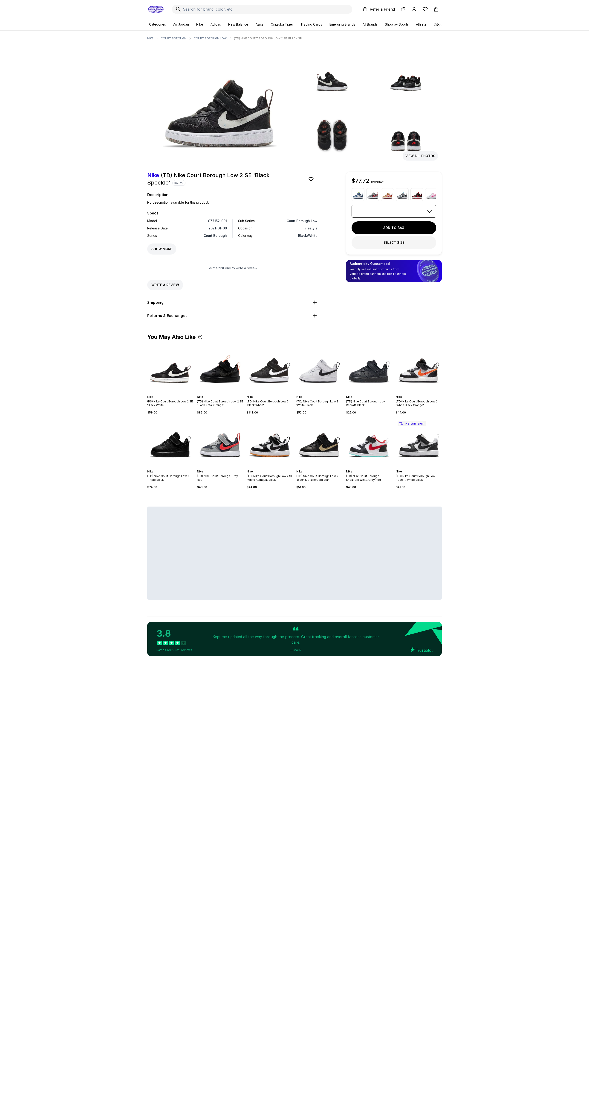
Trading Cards (311, 24)
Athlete (421, 24)
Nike (199, 24)
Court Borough (173, 38)
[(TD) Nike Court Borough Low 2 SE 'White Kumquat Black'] (270, 442)
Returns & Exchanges (167, 315)
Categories (157, 24)
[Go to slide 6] (174, 392)
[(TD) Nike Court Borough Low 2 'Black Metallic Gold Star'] (319, 442)
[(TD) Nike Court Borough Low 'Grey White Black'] (402, 194)
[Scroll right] (437, 24)
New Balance (238, 24)
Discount (440, 24)
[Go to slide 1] (165, 392)
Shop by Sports (397, 24)
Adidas (216, 24)
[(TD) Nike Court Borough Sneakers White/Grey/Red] (369, 442)
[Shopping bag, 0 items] (436, 9)
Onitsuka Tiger (282, 24)
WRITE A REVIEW (165, 285)
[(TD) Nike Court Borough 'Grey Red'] (372, 194)
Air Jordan (181, 24)
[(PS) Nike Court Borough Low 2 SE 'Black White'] (170, 367)
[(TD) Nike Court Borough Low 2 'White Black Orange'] (419, 367)
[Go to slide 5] (222, 392)
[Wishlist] (425, 9)
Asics (259, 24)
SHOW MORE (161, 249)
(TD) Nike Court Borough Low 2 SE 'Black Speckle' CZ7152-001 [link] (269, 38)
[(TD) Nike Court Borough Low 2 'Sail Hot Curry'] (387, 194)
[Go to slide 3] (169, 392)
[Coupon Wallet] (403, 9)
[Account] (414, 9)
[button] (200, 337)
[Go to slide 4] (171, 392)
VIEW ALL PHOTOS (420, 156)
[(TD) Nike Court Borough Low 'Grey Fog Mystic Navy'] (358, 194)
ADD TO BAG (393, 228)
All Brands (370, 24)
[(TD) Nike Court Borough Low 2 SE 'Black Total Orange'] (220, 367)
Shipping (155, 302)
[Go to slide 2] (167, 392)
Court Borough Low (210, 38)
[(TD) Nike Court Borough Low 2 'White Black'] (319, 367)
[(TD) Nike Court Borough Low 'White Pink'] (431, 194)
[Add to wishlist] (312, 179)
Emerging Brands (342, 24)
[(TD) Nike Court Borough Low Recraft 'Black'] (369, 367)
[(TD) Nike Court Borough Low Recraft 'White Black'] (419, 442)
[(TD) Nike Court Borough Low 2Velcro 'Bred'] (416, 194)
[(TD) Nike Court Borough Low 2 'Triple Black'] (170, 442)
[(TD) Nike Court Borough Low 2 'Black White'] (270, 367)
